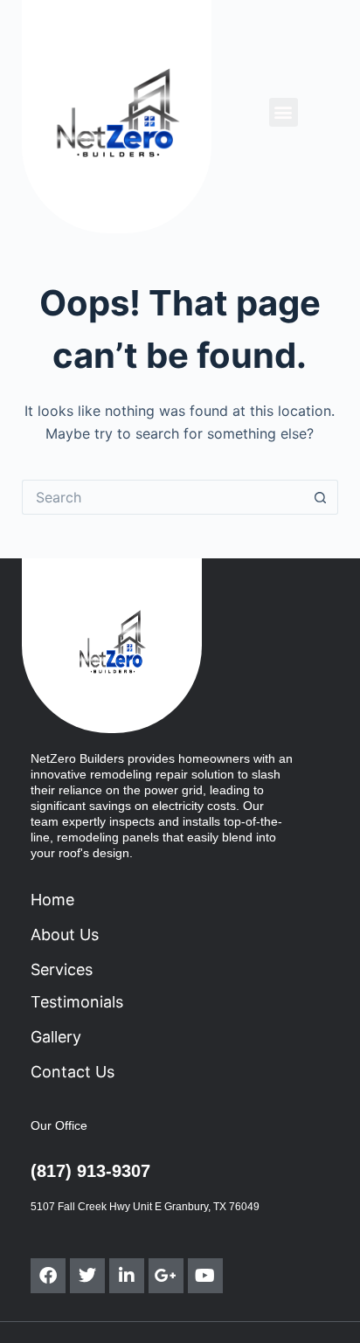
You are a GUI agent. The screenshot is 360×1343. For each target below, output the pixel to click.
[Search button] (320, 497)
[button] (283, 112)
